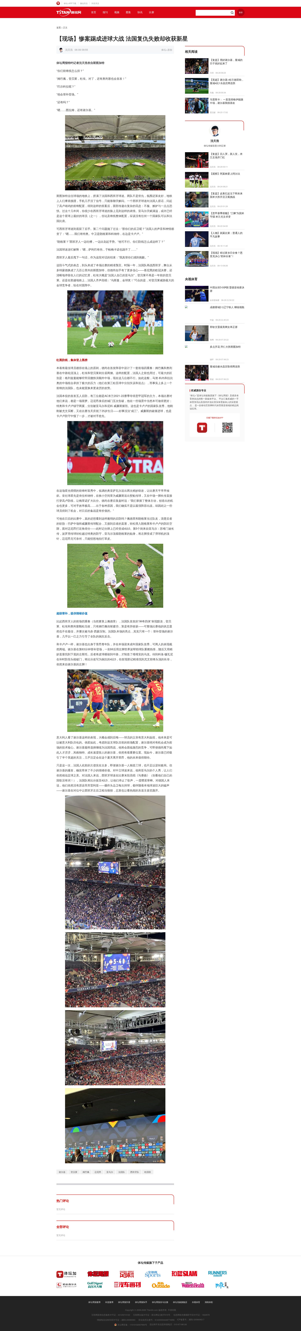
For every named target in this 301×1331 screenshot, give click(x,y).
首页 (93, 12)
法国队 (121, 1171)
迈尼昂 (98, 1171)
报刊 (105, 12)
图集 (128, 12)
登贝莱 (74, 1171)
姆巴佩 (86, 1171)
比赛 (151, 12)
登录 (241, 12)
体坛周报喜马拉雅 (160, 1302)
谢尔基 (62, 1171)
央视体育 (196, 1302)
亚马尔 (109, 1171)
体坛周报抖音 (124, 1302)
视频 (116, 12)
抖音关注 (95, 3)
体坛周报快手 (141, 1302)
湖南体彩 (209, 1302)
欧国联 (147, 1171)
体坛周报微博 (94, 1302)
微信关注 (84, 3)
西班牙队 (134, 1171)
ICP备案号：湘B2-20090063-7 (190, 1319)
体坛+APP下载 (70, 3)
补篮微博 (109, 1302)
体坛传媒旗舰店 (180, 1302)
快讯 (140, 12)
